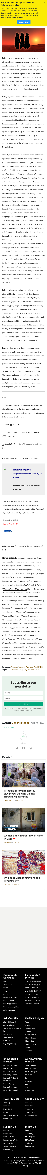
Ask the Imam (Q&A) (32, 988)
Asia (26, 1084)
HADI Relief (7, 1109)
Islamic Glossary (31, 1038)
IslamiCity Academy (10, 1115)
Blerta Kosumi (9, 800)
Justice (37, 669)
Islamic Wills (8, 1143)
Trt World (7, 842)
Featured (21, 667)
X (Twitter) (29, 1134)
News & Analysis (31, 1072)
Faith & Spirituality (10, 1065)
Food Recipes (30, 1028)
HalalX (5, 1112)
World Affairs (39, 667)
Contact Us (29, 1106)
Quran (5, 988)
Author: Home (9, 728)
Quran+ (6, 991)
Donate (6, 1130)
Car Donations (8, 1137)
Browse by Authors (10, 1075)
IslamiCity (8, 884)
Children (17, 842)
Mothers (17, 884)
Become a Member (32, 1004)
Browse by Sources (10, 1087)
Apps (27, 1022)
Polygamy (23, 669)
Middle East (29, 1091)
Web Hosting (8, 1149)
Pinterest (30, 1146)
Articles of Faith (9, 1025)
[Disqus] (23, 935)
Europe (27, 1078)
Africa (27, 1087)
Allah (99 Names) (9, 1022)
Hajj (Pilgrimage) (9, 1044)
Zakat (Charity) (8, 1037)
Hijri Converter (8, 1000)
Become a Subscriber (33, 1000)
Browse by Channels (10, 1090)
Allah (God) (7, 984)
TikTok (29, 1143)
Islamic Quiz (29, 1041)
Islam (5, 981)
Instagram (31, 1137)
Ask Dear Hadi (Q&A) (32, 984)
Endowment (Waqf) (10, 1140)
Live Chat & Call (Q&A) (33, 991)
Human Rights (30, 1065)
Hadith (5, 994)
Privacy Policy (30, 1112)
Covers (27, 1025)
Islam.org (6, 1106)
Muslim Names (30, 1035)
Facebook (30, 1130)
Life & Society (8, 1068)
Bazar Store (7, 1134)
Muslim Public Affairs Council (15, 588)
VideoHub (28, 1047)
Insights (28, 1031)
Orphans (14, 669)
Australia (28, 1081)
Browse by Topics (9, 1084)
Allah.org (6, 1103)
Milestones (29, 1109)
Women (29, 667)
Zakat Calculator (9, 1010)
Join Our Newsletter (32, 997)
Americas (28, 1075)
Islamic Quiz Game (32, 1044)
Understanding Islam (11, 1007)
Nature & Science (9, 1072)
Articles (14, 667)
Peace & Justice (30, 1068)
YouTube (30, 1140)
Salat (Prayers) (8, 1034)
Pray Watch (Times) (10, 997)
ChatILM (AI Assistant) (33, 981)
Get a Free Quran (31, 994)
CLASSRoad (7, 1118)
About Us (28, 1103)
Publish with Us (31, 1115)
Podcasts (28, 1051)
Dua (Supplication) (10, 1004)
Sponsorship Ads (9, 1146)
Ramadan (6, 1040)
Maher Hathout (20, 722)
